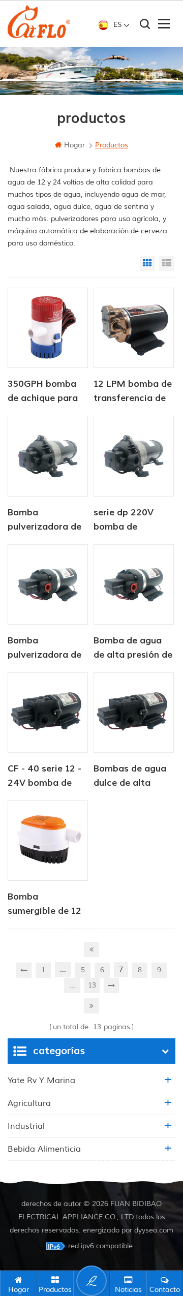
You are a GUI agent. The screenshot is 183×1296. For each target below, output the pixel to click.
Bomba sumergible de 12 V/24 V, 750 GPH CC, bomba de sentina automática (44, 904)
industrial (26, 1126)
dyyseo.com (153, 1230)
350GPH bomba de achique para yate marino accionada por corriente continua (48, 392)
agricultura (29, 1103)
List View (166, 263)
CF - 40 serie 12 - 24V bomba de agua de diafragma (44, 776)
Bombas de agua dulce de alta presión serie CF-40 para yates (130, 776)
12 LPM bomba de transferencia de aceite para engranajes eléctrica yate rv (133, 392)
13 (92, 985)
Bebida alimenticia (44, 1149)
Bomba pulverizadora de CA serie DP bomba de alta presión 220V (44, 520)
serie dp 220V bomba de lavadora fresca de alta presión (128, 520)
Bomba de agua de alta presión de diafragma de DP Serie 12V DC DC (133, 648)
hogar (74, 145)
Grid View (147, 263)
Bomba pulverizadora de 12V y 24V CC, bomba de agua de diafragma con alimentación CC (46, 648)
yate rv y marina (41, 1080)
